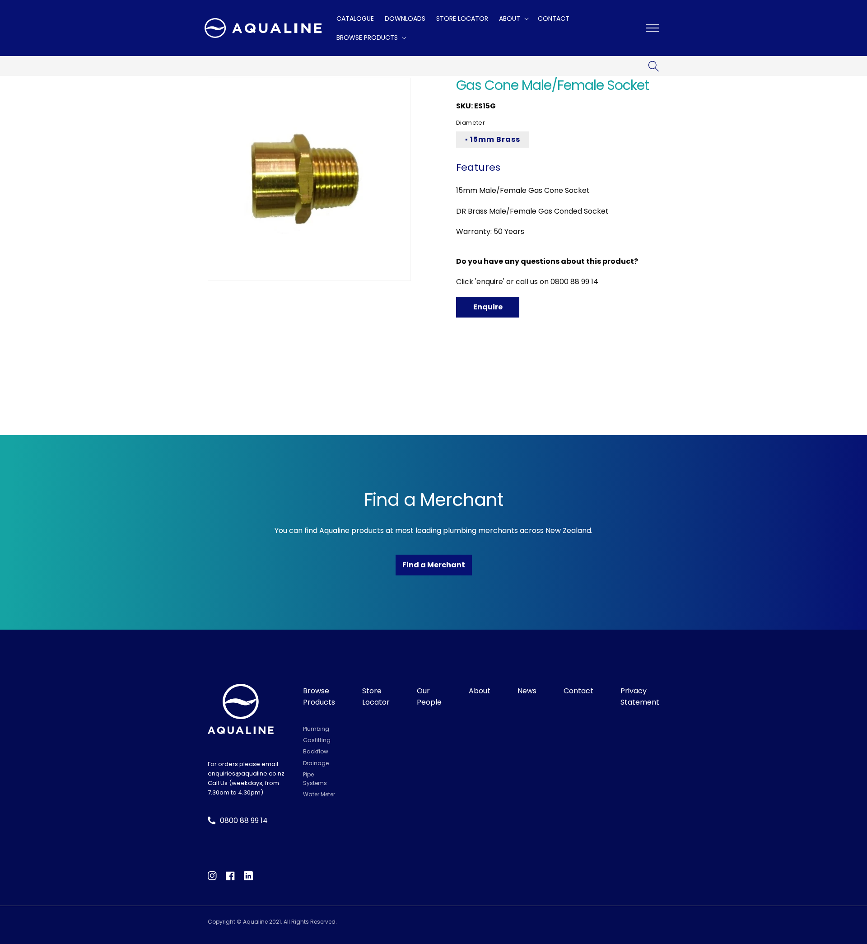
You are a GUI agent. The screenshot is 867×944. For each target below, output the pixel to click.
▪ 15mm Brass (492, 139)
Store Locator (376, 697)
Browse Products (319, 697)
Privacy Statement (639, 697)
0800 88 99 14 (574, 281)
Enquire (488, 307)
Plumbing (316, 729)
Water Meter (319, 794)
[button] (513, 18)
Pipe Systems (315, 779)
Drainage (316, 763)
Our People (429, 697)
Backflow (315, 751)
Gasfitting (317, 740)
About (479, 691)
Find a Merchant (433, 565)
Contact (578, 691)
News (526, 691)
